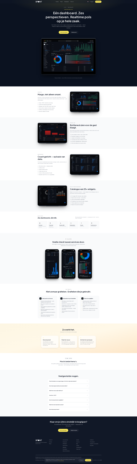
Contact (77, 445)
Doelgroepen (66, 1)
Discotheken (65, 449)
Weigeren (81, 460)
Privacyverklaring (61, 460)
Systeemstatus (78, 447)
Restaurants (65, 441)
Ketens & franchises (66, 451)
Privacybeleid (92, 441)
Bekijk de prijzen (74, 430)
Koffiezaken (65, 443)
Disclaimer (92, 445)
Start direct (98, 1)
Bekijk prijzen (74, 32)
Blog (77, 443)
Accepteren (88, 460)
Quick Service (65, 445)
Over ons (72, 1)
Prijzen (61, 1)
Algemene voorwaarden (94, 443)
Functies (57, 1)
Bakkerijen (64, 447)
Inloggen (91, 1)
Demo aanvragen (63, 32)
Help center (78, 449)
